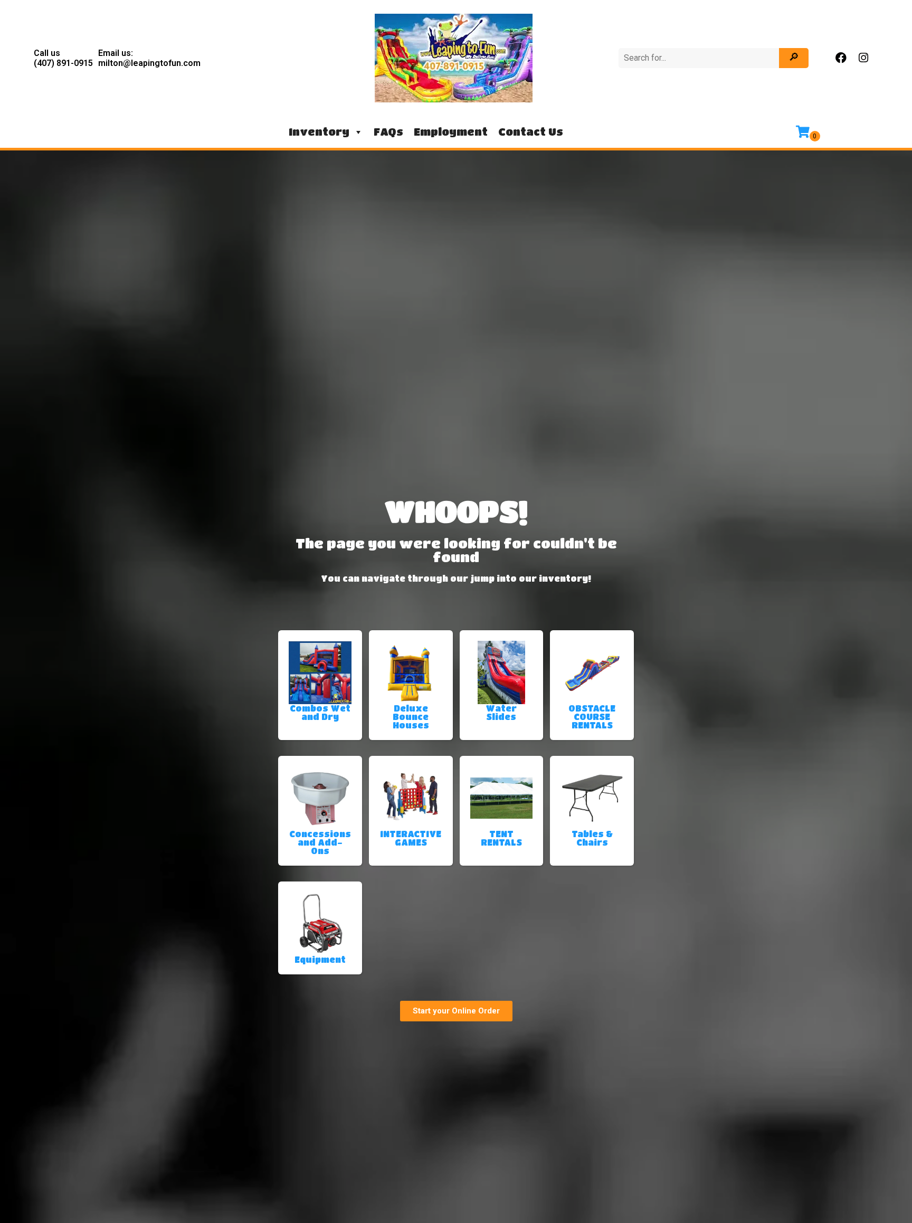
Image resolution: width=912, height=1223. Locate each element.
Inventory (319, 132)
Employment (451, 132)
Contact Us (530, 132)
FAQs (388, 132)
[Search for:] (700, 57)
